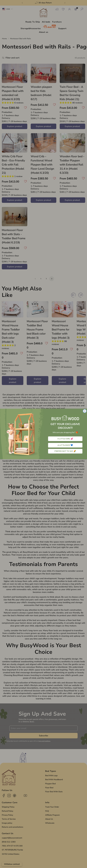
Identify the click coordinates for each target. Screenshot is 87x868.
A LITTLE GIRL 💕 (65, 438)
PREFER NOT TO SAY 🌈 (65, 451)
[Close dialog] (84, 411)
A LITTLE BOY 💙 (65, 445)
